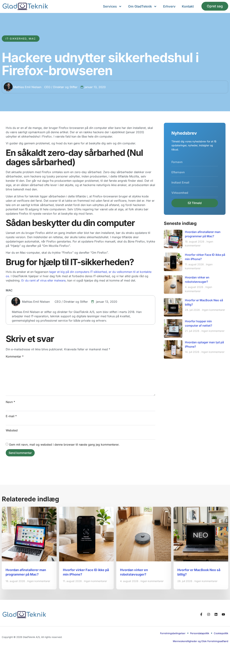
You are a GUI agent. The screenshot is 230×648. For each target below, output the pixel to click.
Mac (32, 38)
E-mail (11, 416)
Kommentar (15, 356)
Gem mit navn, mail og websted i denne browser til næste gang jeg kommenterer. (64, 444)
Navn (10, 402)
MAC (9, 290)
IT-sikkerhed (16, 38)
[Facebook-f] (201, 614)
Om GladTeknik (140, 6)
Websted (12, 430)
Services (110, 6)
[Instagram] (208, 614)
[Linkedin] (216, 614)
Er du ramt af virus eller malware (43, 280)
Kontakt (188, 6)
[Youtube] (223, 614)
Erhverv (169, 6)
